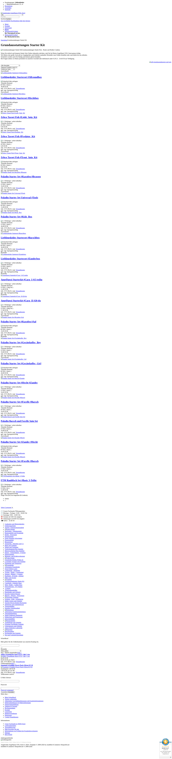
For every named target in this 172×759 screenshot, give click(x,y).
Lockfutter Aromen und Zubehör (15, 561)
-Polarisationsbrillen (11, 590)
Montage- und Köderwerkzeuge (15, 556)
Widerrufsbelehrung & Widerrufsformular (18, 703)
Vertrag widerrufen (11, 699)
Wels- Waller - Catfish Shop (13, 585)
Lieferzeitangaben (10, 725)
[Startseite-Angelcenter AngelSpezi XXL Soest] (13, 13)
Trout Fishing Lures (11, 569)
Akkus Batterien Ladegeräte (13, 628)
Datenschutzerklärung (12, 704)
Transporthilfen (9, 606)
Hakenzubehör (9, 554)
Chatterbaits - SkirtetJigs (12, 570)
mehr (19, 653)
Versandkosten (20, 88)
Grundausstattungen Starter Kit (14, 581)
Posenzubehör (9, 540)
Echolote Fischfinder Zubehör (14, 624)
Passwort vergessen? (7, 690)
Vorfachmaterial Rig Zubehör (14, 549)
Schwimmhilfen (10, 619)
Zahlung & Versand (11, 706)
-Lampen (7, 588)
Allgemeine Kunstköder (12, 567)
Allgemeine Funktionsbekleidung (15, 612)
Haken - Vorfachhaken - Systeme (15, 553)
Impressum (8, 28)
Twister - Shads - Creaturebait (14, 572)
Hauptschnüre (9, 536)
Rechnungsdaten (10, 708)
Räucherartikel (9, 631)
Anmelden (11, 692)
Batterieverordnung (11, 713)
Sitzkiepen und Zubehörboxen (14, 604)
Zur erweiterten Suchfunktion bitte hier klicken (15, 21)
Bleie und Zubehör (11, 545)
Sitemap (7, 733)
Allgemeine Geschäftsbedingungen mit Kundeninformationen (24, 701)
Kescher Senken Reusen (12, 594)
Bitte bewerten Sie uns (12, 729)
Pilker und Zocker (10, 578)
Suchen (8, 19)
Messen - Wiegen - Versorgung (14, 595)
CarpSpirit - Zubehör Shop (13, 583)
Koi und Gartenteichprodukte (14, 635)
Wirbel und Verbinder (11, 547)
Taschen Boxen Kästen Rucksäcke (16, 603)
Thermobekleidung (11, 613)
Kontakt (7, 26)
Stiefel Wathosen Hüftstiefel (13, 615)
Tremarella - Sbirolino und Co (14, 544)
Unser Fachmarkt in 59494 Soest (15, 724)
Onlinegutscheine (10, 526)
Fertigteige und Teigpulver (13, 563)
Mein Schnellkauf (10, 697)
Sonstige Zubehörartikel (12, 608)
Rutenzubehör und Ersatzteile (14, 533)
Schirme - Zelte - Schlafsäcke (14, 599)
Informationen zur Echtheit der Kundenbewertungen (21, 731)
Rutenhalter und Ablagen (13, 592)
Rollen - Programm (11, 535)
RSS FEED (8, 734)
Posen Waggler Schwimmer (13, 538)
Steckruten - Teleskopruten (13, 531)
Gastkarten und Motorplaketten (14, 524)
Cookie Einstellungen (11, 717)
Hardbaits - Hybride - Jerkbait (14, 576)
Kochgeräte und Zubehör (13, 633)
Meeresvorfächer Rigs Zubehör (14, 551)
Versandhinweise (10, 727)
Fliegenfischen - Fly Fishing (13, 587)
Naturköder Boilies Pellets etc (14, 560)
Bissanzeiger (9, 542)
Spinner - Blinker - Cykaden (14, 574)
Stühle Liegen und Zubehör (13, 601)
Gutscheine (8, 712)
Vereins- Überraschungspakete (14, 527)
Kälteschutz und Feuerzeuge (14, 617)
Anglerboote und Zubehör (13, 622)
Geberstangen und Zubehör (13, 626)
